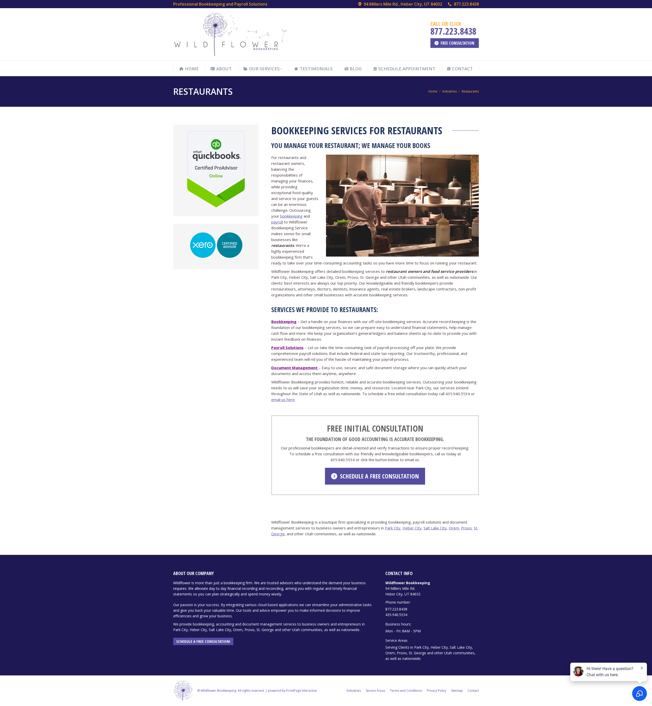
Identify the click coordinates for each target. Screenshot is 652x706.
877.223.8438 (466, 4)
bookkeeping (291, 216)
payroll (277, 221)
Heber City (412, 527)
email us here (283, 399)
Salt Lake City (435, 527)
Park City (392, 527)
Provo (466, 527)
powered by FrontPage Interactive (292, 690)
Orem (454, 527)
